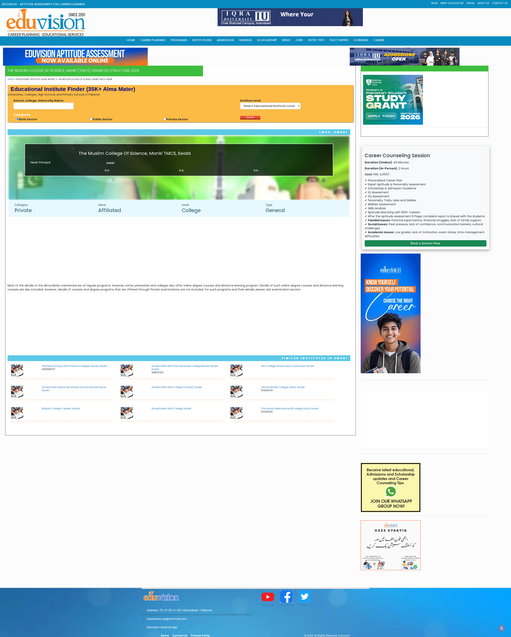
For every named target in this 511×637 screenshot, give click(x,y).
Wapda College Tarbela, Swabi (61, 408)
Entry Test (316, 40)
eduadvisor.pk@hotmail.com (167, 619)
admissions (225, 40)
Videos (470, 3)
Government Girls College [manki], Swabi (177, 387)
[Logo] (197, 595)
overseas (361, 40)
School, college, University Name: (38, 101)
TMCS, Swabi (333, 132)
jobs (299, 40)
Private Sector (177, 119)
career (378, 40)
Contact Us (500, 3)
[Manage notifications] (501, 628)
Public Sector (102, 119)
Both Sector (28, 119)
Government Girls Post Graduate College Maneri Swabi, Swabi (185, 367)
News (286, 40)
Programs (179, 40)
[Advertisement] (181, 249)
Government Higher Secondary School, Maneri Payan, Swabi (74, 388)
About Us (483, 3)
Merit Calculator (452, 3)
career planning (153, 40)
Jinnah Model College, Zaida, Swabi (283, 387)
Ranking (245, 40)
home (131, 40)
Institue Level (250, 101)
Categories (22, 115)
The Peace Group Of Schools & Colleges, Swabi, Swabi (74, 366)
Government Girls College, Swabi (171, 408)
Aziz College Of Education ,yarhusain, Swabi (287, 366)
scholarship (267, 40)
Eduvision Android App (162, 627)
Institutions (202, 40)
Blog (434, 3)
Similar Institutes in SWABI (315, 358)
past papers (339, 40)
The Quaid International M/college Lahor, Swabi (290, 408)
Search (250, 117)
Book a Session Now (425, 243)
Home (10, 79)
